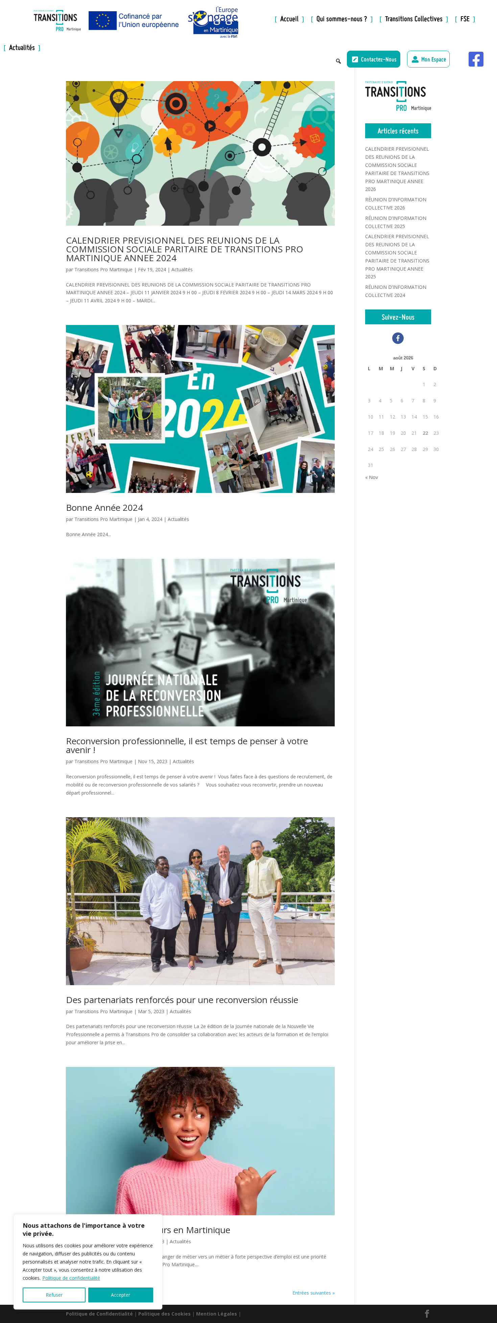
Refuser (54, 1295)
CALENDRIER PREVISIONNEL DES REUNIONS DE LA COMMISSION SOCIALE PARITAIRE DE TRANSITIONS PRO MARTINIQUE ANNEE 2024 (184, 249)
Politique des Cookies (164, 1313)
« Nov (371, 477)
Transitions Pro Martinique (103, 269)
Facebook (460, 56)
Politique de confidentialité (71, 1278)
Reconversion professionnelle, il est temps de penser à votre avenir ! (187, 745)
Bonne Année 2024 (104, 507)
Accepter (120, 1295)
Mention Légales (216, 1313)
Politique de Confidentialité (99, 1313)
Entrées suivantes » (313, 1293)
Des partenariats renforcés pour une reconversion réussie (182, 1000)
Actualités (182, 269)
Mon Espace (433, 59)
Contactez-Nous (379, 59)
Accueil (255, 20)
